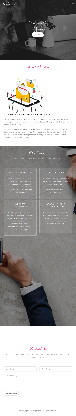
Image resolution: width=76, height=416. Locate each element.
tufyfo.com (9, 4)
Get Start (38, 34)
